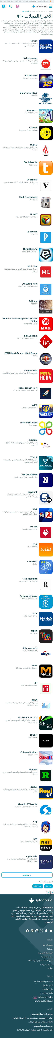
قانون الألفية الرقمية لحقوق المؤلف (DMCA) (35, 1030)
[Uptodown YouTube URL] (51, 931)
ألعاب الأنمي (18, 1)
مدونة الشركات (46, 964)
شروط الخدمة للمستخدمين (42, 1014)
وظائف (50, 968)
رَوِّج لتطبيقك (48, 989)
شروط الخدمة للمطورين (43, 1026)
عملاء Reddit (38, 886)
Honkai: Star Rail (43, 1)
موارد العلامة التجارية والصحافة (40, 960)
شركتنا (50, 949)
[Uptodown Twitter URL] (41, 931)
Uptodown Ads (46, 993)
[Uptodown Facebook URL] (27, 931)
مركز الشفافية (47, 956)
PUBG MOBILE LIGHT (9, 1)
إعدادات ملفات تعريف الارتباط (40, 1022)
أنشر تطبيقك (47, 985)
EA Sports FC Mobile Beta (29, 1)
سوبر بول (48, 886)
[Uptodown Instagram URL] (36, 931)
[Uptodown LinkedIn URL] (32, 931)
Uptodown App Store (43, 981)
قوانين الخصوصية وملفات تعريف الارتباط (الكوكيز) (33, 1018)
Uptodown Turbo (43, 997)
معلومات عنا (48, 945)
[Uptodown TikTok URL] (46, 931)
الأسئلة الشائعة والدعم (44, 1001)
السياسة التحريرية (45, 953)
